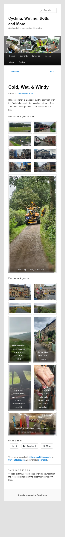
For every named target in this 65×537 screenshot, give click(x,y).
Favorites (36, 55)
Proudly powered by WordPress (32, 495)
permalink (42, 459)
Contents (24, 55)
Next (53, 71)
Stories (22, 62)
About (11, 62)
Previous (13, 71)
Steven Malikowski (16, 459)
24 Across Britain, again (40, 457)
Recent (12, 55)
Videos (48, 55)
